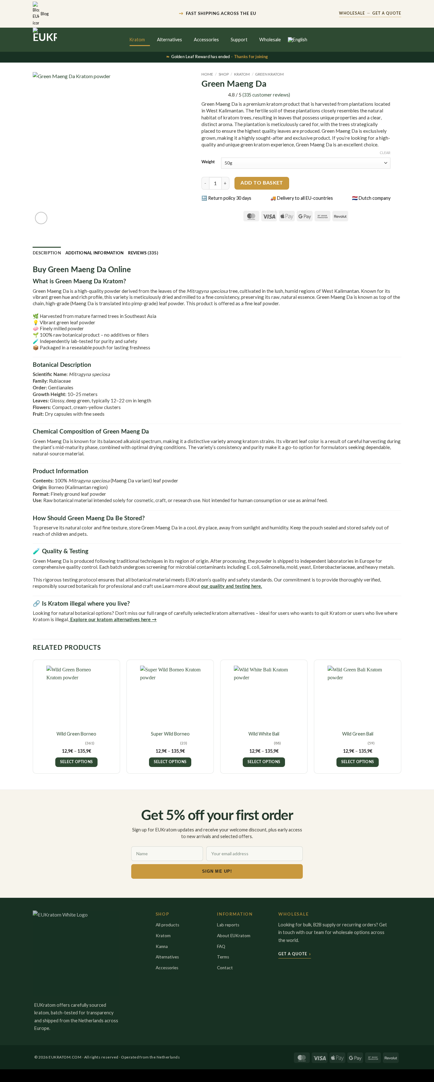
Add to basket (262, 183)
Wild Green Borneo (76, 733)
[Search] (372, 39)
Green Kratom (269, 74)
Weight (208, 162)
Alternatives (169, 39)
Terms (223, 956)
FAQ (221, 946)
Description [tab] (47, 253)
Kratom (137, 39)
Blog (45, 13)
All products (167, 924)
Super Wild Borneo (170, 733)
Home (207, 74)
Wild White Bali (263, 733)
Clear (385, 153)
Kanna (162, 946)
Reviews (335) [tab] (143, 253)
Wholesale (270, 39)
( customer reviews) (266, 94)
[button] (385, 40)
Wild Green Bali (357, 733)
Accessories (206, 39)
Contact (225, 967)
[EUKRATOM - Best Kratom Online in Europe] (61, 40)
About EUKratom (233, 935)
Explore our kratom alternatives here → (113, 619)
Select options (76, 762)
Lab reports (228, 924)
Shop (224, 74)
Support (239, 39)
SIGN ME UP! (217, 871)
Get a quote (294, 954)
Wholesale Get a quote (370, 13)
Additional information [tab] (94, 253)
